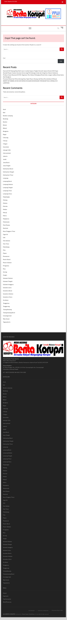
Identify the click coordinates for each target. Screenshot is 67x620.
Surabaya (5, 300)
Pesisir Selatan (7, 262)
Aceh (4, 109)
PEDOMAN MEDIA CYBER (57, 610)
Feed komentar (7, 599)
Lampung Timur (7, 190)
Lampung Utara (7, 194)
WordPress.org (7, 602)
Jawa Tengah (6, 165)
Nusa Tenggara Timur (9, 231)
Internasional (7, 153)
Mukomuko (6, 222)
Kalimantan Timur (8, 175)
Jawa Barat (6, 162)
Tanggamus (6, 303)
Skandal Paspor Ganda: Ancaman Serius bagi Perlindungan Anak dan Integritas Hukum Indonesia (30, 73)
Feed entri (5, 596)
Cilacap (5, 140)
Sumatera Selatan (8, 294)
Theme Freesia (25, 614)
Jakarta (5, 156)
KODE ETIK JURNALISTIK (43, 610)
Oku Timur (6, 244)
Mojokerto (6, 219)
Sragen (5, 275)
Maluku (5, 203)
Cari (4, 58)
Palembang (6, 247)
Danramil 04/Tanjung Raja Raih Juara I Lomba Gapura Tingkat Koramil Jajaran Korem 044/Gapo (30, 71)
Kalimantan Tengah (8, 172)
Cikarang (5, 137)
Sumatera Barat (7, 290)
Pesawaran (6, 256)
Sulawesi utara (7, 287)
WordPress (31, 614)
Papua (5, 253)
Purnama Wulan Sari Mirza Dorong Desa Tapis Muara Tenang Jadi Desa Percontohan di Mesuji (30, 79)
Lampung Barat (7, 181)
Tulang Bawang (7, 309)
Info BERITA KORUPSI (9, 614)
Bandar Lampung (8, 115)
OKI (4, 237)
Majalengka (6, 197)
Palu (4, 250)
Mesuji (5, 212)
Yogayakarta (6, 322)
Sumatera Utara (7, 297)
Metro (5, 215)
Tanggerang (6, 306)
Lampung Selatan (8, 184)
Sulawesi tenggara (8, 284)
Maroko (5, 206)
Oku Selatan (6, 240)
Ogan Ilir (5, 234)
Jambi (4, 159)
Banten (5, 122)
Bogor (4, 134)
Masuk (5, 593)
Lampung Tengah (8, 187)
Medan (5, 209)
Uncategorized (7, 316)
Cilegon (5, 144)
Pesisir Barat (6, 259)
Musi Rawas (6, 225)
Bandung (5, 119)
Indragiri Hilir (7, 150)
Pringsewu (6, 265)
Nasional (5, 228)
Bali (4, 112)
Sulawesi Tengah (7, 281)
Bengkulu (5, 131)
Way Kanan (6, 319)
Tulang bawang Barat (9, 312)
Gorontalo (6, 147)
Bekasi (5, 128)
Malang (5, 200)
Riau (4, 269)
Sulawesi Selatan (8, 278)
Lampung (5, 178)
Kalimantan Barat (8, 169)
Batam (5, 125)
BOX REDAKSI (32, 610)
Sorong (5, 272)
